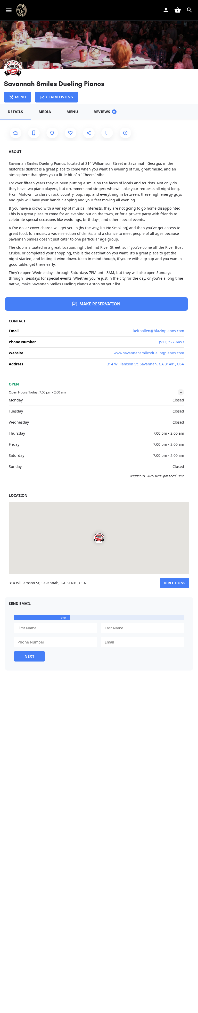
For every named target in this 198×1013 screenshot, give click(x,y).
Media (45, 111)
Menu (72, 111)
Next (29, 656)
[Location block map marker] (99, 538)
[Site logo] (22, 10)
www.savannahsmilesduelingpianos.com (149, 352)
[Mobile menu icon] (8, 10)
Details (15, 111)
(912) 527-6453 (171, 341)
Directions (174, 582)
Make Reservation (99, 304)
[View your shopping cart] (177, 10)
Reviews (104, 111)
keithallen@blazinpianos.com (158, 330)
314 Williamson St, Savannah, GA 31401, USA (145, 364)
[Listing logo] (13, 69)
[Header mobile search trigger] (189, 10)
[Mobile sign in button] (165, 10)
